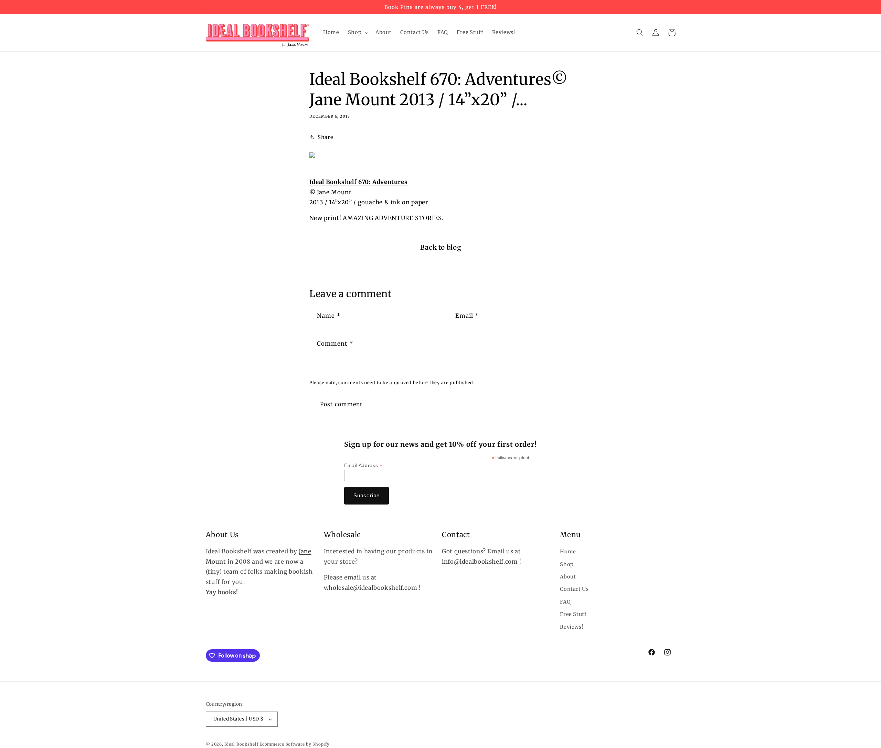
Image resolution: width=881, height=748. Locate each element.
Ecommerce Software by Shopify (294, 744)
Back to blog (440, 247)
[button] (357, 32)
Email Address (363, 465)
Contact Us (574, 589)
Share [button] (325, 137)
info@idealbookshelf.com (480, 561)
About (568, 577)
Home (568, 552)
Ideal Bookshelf (241, 744)
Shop (567, 564)
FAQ (565, 602)
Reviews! (571, 627)
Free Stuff (573, 614)
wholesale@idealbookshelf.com (370, 588)
